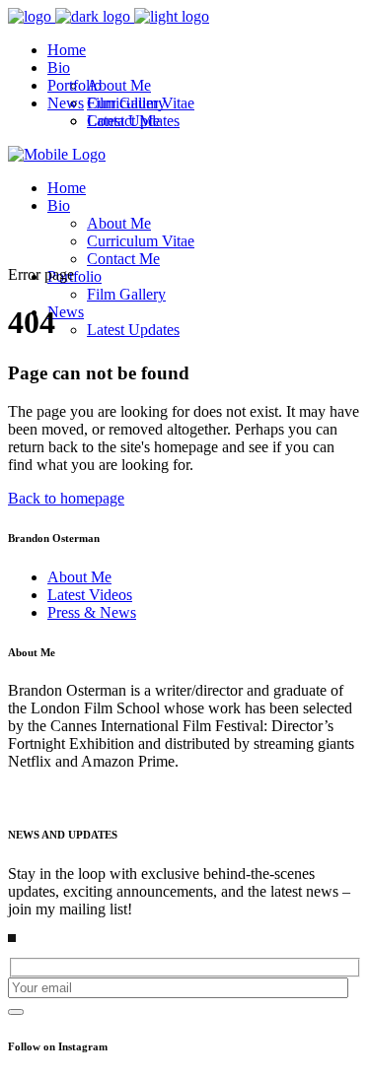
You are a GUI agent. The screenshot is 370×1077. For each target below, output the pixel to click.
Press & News (91, 612)
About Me (79, 577)
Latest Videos (89, 594)
